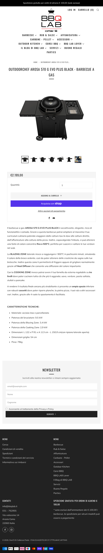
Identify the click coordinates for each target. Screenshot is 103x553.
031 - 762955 (9, 510)
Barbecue (28, 35)
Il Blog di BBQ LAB (32, 48)
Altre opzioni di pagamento (51, 211)
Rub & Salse (47, 35)
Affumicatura (69, 35)
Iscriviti (50, 414)
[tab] (25, 159)
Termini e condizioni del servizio (18, 457)
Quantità (15, 184)
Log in (72, 9)
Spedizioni (7, 453)
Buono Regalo (73, 48)
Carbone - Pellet (41, 39)
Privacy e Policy (46, 409)
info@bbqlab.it (9, 506)
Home (36, 62)
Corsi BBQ (52, 43)
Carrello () (86, 9)
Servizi (54, 48)
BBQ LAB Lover (73, 43)
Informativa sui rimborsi (14, 462)
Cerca (5, 444)
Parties (51, 52)
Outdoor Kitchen (29, 43)
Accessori (63, 39)
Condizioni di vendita (12, 449)
